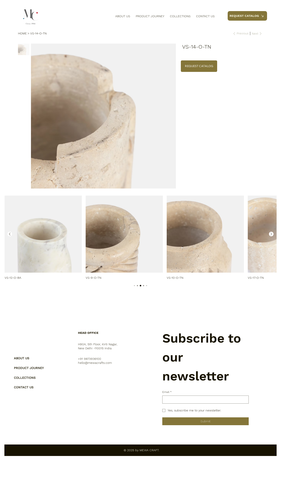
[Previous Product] (9, 234)
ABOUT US (21, 358)
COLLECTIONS (25, 377)
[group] (140, 237)
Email (167, 391)
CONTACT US (23, 387)
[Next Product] (271, 234)
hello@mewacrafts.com (95, 363)
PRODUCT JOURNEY (29, 368)
